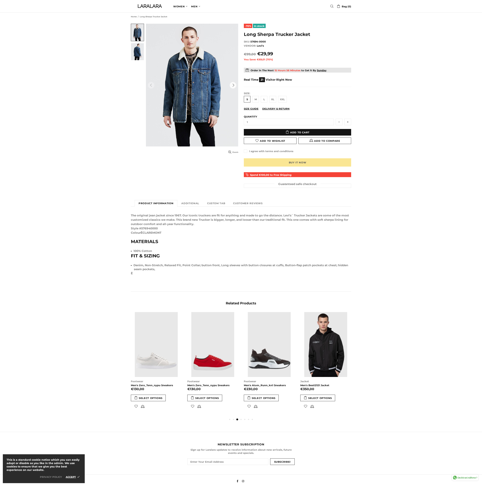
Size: (247, 93)
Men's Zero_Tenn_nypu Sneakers (152, 385)
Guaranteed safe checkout (297, 184)
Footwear (137, 381)
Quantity (250, 116)
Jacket (304, 381)
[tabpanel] (156, 364)
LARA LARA (150, 6)
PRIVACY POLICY (51, 476)
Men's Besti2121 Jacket (314, 385)
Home (134, 16)
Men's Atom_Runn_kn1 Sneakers (265, 385)
